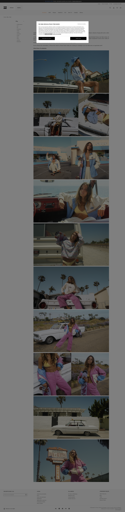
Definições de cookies (46, 38)
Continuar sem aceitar (82, 24)
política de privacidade (57, 34)
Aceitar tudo (78, 38)
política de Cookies (48, 34)
